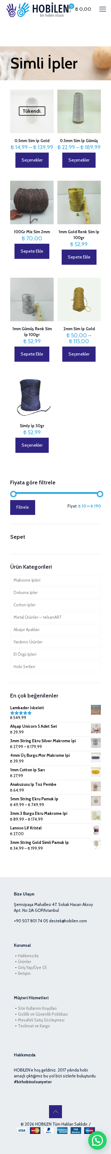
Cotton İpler (24, 604)
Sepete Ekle (32, 251)
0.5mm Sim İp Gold (31, 140)
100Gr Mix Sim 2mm (32, 231)
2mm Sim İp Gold (79, 328)
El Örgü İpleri (25, 654)
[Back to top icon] (55, 1111)
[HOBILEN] (39, 9)
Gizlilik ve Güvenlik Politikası (43, 1014)
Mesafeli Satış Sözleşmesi (41, 1019)
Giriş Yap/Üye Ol (32, 967)
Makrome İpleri (27, 580)
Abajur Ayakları (26, 629)
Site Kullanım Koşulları (37, 1008)
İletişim (24, 973)
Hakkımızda (28, 955)
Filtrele (22, 507)
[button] (97, 1140)
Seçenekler (32, 160)
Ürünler (24, 961)
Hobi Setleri (24, 666)
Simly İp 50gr (32, 425)
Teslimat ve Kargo (34, 1025)
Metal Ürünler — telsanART (38, 617)
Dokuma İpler (26, 592)
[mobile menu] (102, 9)
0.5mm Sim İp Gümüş (79, 140)
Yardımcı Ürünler (28, 641)
